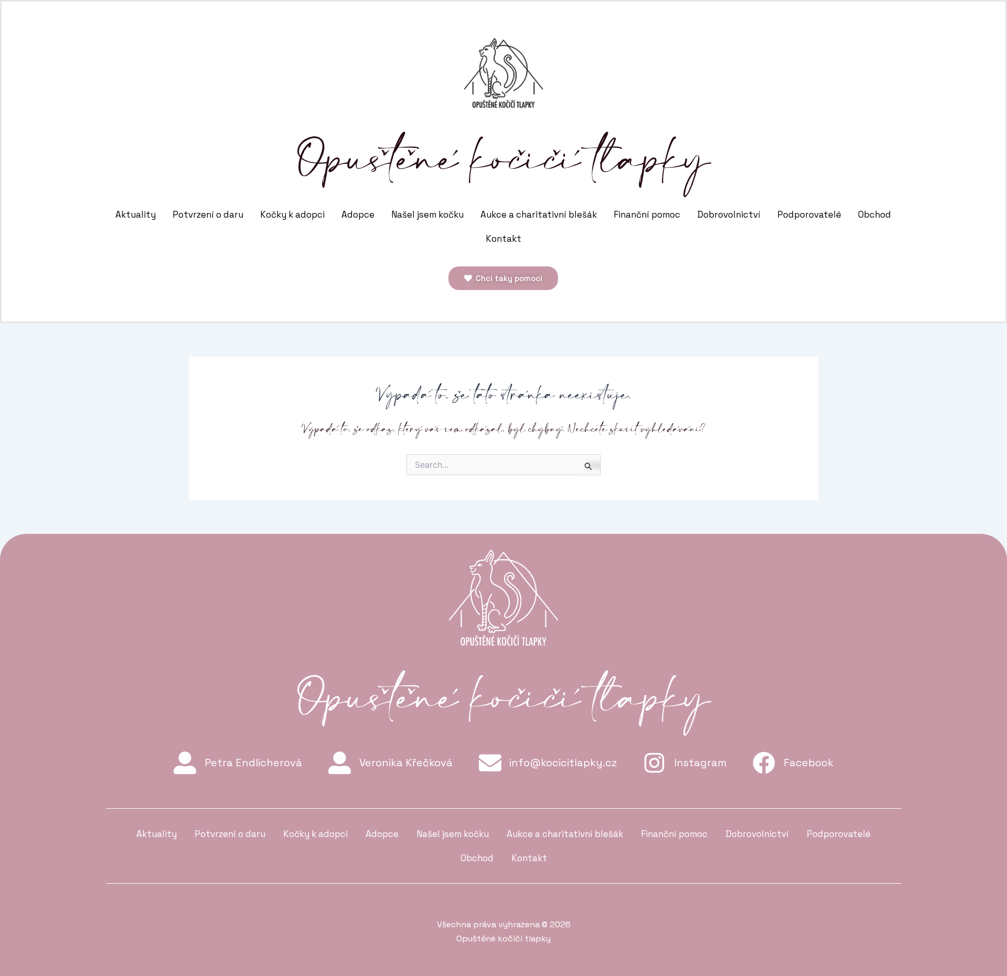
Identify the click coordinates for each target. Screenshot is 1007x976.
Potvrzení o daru (208, 214)
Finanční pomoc (647, 214)
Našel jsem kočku (427, 214)
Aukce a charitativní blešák (538, 214)
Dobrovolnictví (728, 214)
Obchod (874, 214)
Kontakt (503, 238)
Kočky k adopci (292, 214)
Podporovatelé (809, 214)
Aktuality (135, 214)
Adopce (357, 214)
